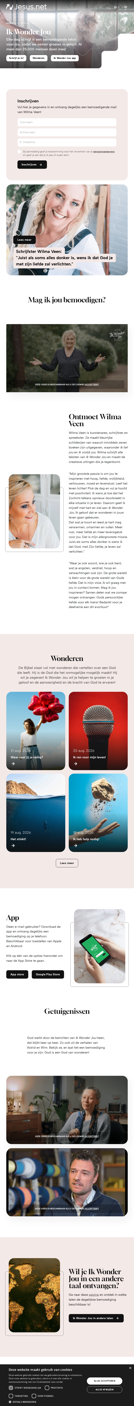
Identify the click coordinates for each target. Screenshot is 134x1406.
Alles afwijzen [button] (105, 1389)
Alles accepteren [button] (104, 1380)
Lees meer (67, 863)
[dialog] (67, 1385)
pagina (94, 1295)
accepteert (92, 384)
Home (9, 23)
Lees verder (57, 1381)
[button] (46, 1401)
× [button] (130, 1368)
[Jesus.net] (26, 7)
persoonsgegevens (104, 151)
